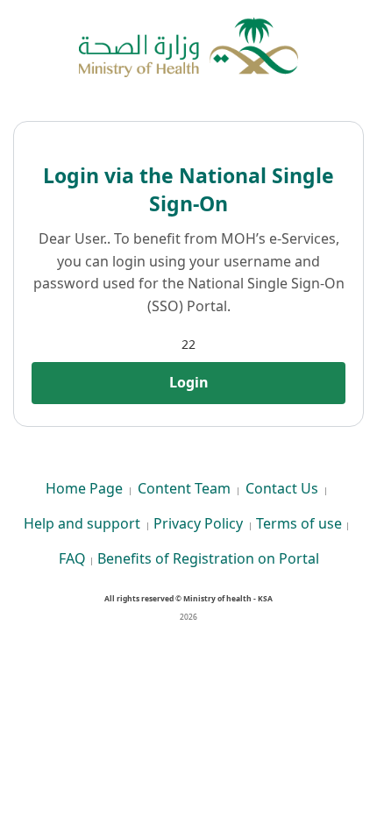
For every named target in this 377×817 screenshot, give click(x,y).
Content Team (184, 488)
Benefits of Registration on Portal (208, 558)
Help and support (82, 523)
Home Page (84, 488)
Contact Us (281, 488)
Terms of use (299, 523)
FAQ (72, 558)
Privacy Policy (198, 523)
